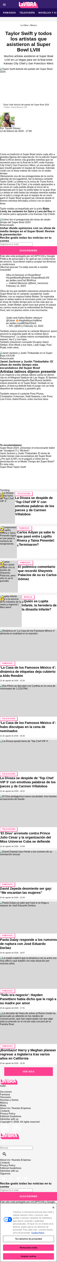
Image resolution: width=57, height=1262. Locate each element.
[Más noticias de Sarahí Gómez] (7, 113)
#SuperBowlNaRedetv (18, 277)
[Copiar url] (7, 142)
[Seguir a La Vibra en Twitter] (11, 1176)
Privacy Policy (7, 1113)
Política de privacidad (11, 259)
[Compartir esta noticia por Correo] (25, 134)
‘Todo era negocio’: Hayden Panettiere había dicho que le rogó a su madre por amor (28, 999)
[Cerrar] (53, 1207)
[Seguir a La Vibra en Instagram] (18, 1176)
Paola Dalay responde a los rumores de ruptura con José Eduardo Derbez (28, 944)
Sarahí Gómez (13, 128)
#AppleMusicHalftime (30, 320)
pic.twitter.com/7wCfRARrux (21, 280)
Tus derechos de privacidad (28, 1239)
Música (33, 25)
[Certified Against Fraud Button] (11, 1124)
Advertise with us (9, 1119)
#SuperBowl (34, 275)
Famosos (9, 12)
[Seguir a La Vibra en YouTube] (25, 1176)
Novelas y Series (9, 1100)
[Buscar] (4, 1154)
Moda (3, 1105)
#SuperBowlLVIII (40, 277)
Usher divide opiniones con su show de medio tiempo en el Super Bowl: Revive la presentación (27, 231)
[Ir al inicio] (28, 1082)
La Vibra (24, 25)
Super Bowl (6, 467)
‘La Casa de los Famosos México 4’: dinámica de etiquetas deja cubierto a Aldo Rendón (28, 672)
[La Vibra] (28, 5)
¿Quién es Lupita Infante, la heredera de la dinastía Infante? (39, 605)
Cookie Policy (37, 1233)
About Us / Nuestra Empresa (15, 1108)
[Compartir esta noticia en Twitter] (18, 134)
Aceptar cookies (28, 1256)
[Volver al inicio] (9, 1134)
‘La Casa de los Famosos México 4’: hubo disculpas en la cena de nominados (28, 727)
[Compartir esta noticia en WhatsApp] (3, 134)
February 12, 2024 (16, 286)
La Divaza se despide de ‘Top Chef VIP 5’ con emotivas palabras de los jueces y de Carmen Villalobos (34, 506)
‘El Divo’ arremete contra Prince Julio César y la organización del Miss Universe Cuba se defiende (25, 837)
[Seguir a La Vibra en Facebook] (3, 1176)
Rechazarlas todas (28, 1248)
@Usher (10, 320)
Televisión (27, 12)
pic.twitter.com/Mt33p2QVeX (21, 323)
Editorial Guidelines (10, 1116)
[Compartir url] (3, 149)
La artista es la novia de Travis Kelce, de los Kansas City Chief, (27, 183)
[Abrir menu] (4, 4)
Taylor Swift (19, 467)
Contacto (5, 1111)
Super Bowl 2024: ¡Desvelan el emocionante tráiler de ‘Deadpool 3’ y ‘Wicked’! (27, 449)
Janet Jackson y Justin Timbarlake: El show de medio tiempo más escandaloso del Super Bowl (26, 364)
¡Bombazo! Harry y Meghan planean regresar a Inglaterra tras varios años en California (28, 1054)
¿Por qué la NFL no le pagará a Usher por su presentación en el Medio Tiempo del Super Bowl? (27, 460)
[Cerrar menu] (3, 1142)
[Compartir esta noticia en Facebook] (11, 134)
